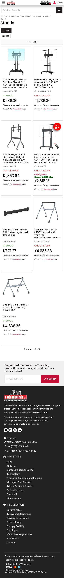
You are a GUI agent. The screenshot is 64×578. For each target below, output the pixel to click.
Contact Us (16, 109)
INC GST (50, 4)
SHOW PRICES (45, 1)
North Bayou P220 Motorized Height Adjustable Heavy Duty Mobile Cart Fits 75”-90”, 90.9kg (16, 158)
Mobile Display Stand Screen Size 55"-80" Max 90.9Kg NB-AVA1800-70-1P (47, 83)
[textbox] (29, 10)
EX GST (46, 4)
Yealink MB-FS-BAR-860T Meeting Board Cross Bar (15, 232)
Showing (32, 349)
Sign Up (51, 379)
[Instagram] (10, 430)
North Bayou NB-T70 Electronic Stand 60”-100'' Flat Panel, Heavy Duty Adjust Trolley (47, 158)
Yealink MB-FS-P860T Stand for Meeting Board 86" (16, 307)
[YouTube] (15, 430)
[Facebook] (6, 430)
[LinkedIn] (20, 430)
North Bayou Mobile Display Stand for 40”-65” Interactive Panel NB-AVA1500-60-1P (15, 83)
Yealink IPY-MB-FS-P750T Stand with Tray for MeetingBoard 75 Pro (47, 233)
